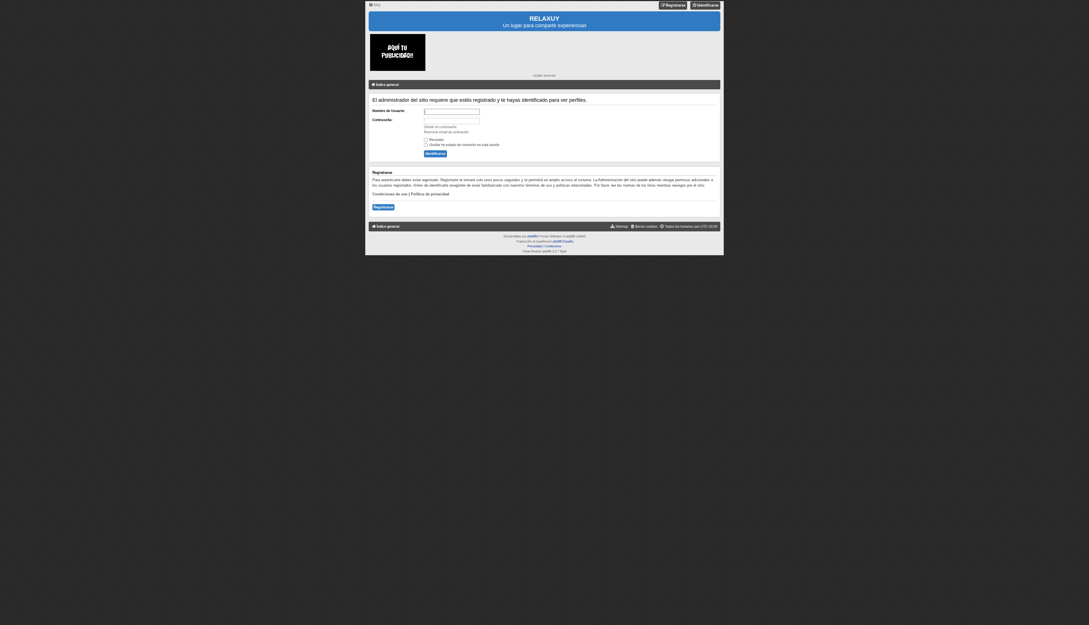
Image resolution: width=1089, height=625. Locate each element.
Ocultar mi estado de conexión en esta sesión (464, 145)
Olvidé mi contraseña (440, 127)
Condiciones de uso (390, 194)
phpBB (532, 236)
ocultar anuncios (544, 75)
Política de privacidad (430, 194)
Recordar (436, 140)
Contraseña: (382, 120)
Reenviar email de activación (446, 132)
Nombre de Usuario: (388, 111)
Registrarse (383, 207)
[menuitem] (374, 5)
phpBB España (563, 241)
